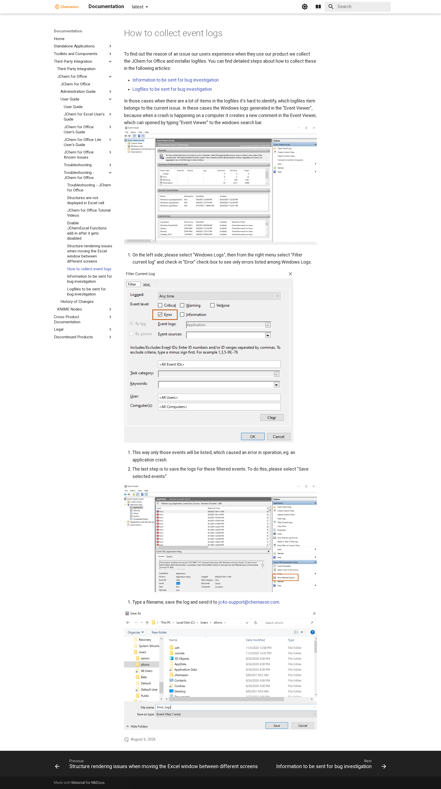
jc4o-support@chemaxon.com (248, 602)
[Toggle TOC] (318, 6)
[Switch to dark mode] (304, 6)
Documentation (68, 31)
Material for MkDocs (88, 783)
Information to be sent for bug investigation (175, 80)
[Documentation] (67, 6)
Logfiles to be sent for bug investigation (172, 89)
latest (137, 6)
